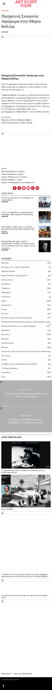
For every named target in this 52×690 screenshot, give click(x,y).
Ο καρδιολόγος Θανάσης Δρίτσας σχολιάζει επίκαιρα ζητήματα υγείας (26, 322)
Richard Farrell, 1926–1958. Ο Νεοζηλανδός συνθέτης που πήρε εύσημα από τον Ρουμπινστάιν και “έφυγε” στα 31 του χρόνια (18, 244)
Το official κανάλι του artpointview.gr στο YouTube (19, 364)
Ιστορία (4, 309)
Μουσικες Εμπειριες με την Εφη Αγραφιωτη (16, 318)
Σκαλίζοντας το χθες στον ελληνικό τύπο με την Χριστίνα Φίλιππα (24, 351)
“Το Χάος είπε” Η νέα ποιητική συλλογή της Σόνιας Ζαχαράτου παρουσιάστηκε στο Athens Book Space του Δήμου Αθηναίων (24, 575)
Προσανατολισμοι (7, 343)
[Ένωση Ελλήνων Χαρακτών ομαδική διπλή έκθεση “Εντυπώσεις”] (26, 393)
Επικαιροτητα (6, 305)
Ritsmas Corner (7, 280)
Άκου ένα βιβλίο (7, 509)
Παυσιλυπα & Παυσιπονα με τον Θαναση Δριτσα (18, 326)
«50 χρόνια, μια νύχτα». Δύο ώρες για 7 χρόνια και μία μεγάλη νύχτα (24, 596)
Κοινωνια (4, 313)
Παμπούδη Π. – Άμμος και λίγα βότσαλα (16, 674)
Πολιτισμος (5, 334)
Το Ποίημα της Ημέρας (9, 368)
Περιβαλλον (5, 330)
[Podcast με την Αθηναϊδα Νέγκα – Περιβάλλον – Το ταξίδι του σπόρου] (26, 419)
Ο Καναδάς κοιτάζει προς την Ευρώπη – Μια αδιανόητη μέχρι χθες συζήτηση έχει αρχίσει (17, 229)
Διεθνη (3, 301)
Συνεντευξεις (5, 356)
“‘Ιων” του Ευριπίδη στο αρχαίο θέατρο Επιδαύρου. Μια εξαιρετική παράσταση (17, 213)
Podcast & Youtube (8, 271)
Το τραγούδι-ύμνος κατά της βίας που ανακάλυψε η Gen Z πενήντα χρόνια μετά (23, 471)
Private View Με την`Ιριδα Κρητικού (14, 276)
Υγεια (3, 377)
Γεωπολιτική (6, 297)
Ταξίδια (4, 360)
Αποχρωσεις (5, 288)
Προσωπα (4, 347)
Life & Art (5, 11)
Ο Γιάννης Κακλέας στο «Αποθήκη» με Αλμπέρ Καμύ (17, 199)
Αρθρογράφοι (6, 292)
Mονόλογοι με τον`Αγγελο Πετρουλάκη (15, 267)
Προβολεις (5, 339)
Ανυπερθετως (5, 284)
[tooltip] (15, 188)
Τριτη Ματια (5, 372)
